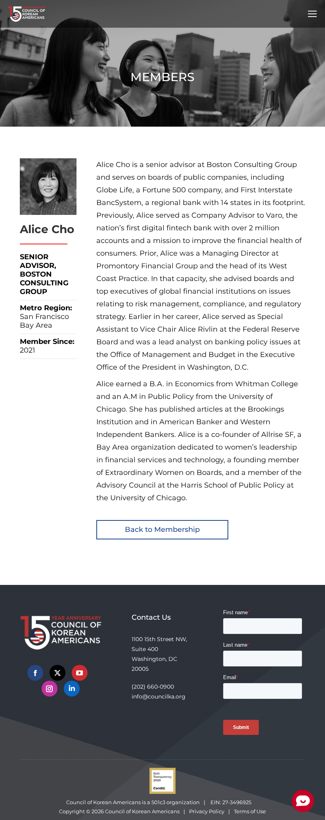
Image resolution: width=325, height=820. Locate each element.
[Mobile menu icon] (312, 14)
